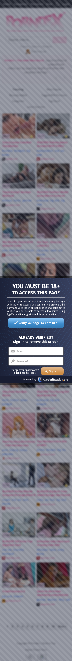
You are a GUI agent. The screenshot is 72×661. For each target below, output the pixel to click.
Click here (19, 373)
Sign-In (54, 371)
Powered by (29, 379)
